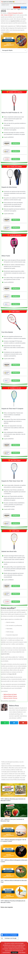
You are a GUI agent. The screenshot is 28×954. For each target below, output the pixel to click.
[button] (25, 50)
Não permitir (17, 7)
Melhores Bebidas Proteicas (10, 696)
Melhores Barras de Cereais (10, 694)
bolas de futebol (8, 15)
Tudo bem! (14, 952)
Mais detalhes (22, 952)
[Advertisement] (14, 71)
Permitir (23, 7)
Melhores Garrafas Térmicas (10, 698)
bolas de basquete (13, 13)
